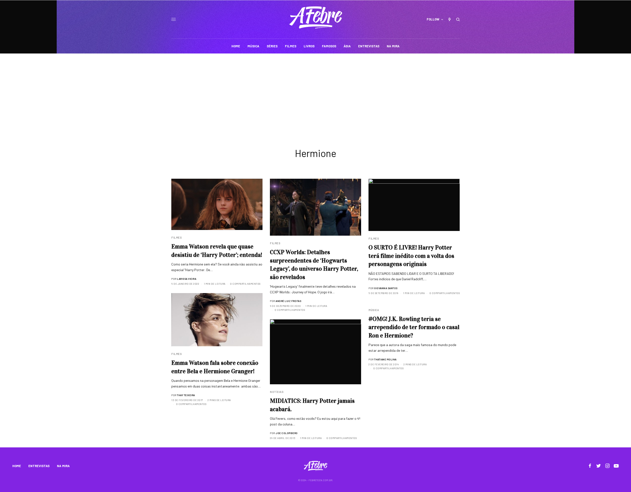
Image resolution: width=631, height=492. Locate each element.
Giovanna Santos (386, 288)
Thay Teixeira (186, 395)
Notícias (276, 391)
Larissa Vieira (186, 278)
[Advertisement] (315, 90)
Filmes (176, 237)
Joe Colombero (287, 433)
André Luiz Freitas (288, 300)
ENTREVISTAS (39, 466)
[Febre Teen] (315, 17)
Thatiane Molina (385, 359)
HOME (16, 466)
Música (373, 310)
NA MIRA (63, 466)
